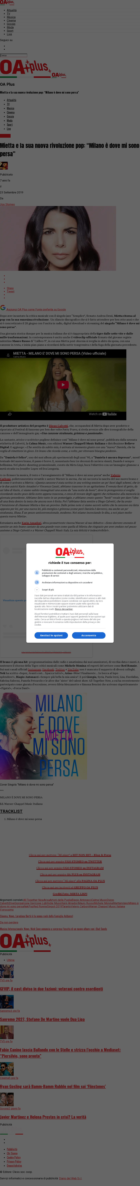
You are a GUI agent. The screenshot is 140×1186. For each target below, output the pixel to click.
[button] (70, 589)
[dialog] (70, 593)
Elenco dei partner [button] (64, 609)
